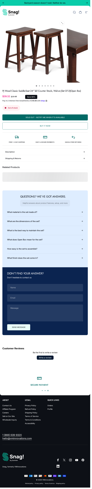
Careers (5, 413)
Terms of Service (31, 416)
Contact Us (7, 405)
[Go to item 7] (53, 86)
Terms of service (50, 483)
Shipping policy (60, 483)
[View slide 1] (42, 390)
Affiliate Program (9, 409)
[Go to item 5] (48, 86)
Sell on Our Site (8, 416)
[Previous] (3, 3)
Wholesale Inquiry (9, 420)
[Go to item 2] (39, 86)
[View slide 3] (48, 390)
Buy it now (45, 126)
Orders (50, 405)
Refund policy (29, 483)
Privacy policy (39, 483)
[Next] (86, 3)
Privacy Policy (30, 405)
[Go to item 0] (36, 86)
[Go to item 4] (45, 86)
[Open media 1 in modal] (62, 23)
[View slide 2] (45, 390)
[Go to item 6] (50, 86)
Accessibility (30, 423)
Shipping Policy (31, 413)
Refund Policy (30, 409)
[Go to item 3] (42, 86)
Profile (49, 409)
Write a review (45, 357)
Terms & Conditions (33, 420)
